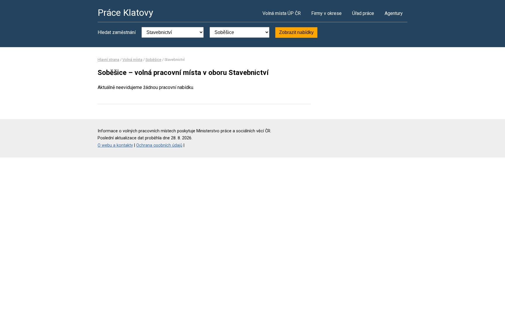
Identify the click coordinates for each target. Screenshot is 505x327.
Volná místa (132, 59)
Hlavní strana (108, 59)
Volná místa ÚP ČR (281, 13)
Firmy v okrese (326, 13)
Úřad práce (363, 13)
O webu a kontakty (115, 145)
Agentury (394, 13)
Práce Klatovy (125, 12)
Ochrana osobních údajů (159, 145)
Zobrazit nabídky (296, 32)
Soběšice (153, 59)
